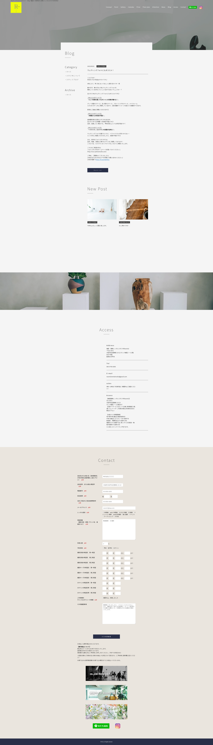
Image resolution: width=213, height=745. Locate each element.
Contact (183, 7)
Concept (109, 7)
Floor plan (146, 7)
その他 (117, 516)
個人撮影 (125, 514)
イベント (132, 514)
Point (116, 7)
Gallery (123, 7)
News (163, 7)
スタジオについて (73, 76)
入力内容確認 (106, 636)
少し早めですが (123, 226)
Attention (155, 7)
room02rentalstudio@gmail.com (116, 377)
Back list (98, 170)
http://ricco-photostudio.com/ (96, 152)
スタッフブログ (72, 79)
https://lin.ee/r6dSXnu (102, 160)
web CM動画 (113, 512)
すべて (68, 72)
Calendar (131, 7)
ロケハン (116, 548)
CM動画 (106, 512)
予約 (105, 548)
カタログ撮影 (123, 512)
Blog (169, 7)
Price (138, 7)
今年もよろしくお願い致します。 (97, 226)
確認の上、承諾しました (110, 598)
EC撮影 (130, 512)
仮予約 (110, 548)
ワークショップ (108, 516)
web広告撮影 (117, 514)
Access (176, 7)
